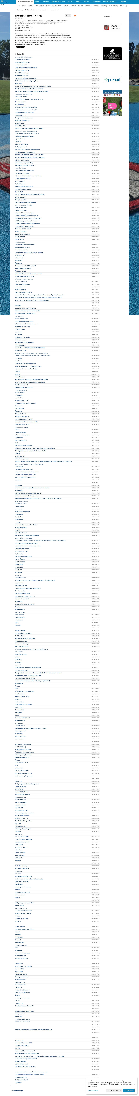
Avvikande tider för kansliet (22, 337)
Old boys (17, 443)
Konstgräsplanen (19, 905)
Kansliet (17, 530)
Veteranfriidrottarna (20, 577)
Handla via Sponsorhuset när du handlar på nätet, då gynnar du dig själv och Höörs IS (38, 498)
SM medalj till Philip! (20, 125)
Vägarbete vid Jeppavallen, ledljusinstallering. (27, 223)
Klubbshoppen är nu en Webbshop (24, 691)
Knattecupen (18, 332)
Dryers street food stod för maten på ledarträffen (28, 218)
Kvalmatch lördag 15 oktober (23, 913)
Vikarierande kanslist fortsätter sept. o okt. (26, 496)
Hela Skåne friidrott (20, 168)
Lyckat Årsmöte (19, 408)
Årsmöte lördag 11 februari (22, 424)
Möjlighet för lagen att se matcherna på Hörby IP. (28, 493)
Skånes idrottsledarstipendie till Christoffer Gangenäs (29, 157)
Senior (37, 2)
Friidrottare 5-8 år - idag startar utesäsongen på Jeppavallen (31, 379)
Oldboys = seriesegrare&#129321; (24, 321)
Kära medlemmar (19, 392)
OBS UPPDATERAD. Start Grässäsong (25, 1066)
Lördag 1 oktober (20, 926)
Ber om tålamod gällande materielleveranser (27, 535)
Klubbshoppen (19, 683)
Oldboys (17, 371)
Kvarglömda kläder (20, 345)
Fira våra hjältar (19, 466)
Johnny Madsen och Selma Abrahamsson (26, 543)
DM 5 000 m (18, 659)
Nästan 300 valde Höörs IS (22, 842)
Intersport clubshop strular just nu (24, 213)
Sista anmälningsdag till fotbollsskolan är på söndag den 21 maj (32, 355)
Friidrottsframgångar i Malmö (23, 189)
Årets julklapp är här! (20, 199)
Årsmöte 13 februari (20, 271)
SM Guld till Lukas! (20, 184)
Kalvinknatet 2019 (20, 720)
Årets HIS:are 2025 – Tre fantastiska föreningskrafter (29, 88)
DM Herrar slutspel (20, 805)
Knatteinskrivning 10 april (22, 599)
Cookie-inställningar (17, 1090)
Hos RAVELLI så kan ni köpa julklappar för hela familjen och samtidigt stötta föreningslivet (39, 295)
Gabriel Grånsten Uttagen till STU (24, 387)
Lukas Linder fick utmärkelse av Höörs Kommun (28, 176)
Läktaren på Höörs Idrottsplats (23, 538)
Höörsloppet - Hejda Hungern (23, 755)
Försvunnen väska (20, 329)
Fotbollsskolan (19, 398)
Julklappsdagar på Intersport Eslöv (24, 903)
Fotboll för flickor (20, 725)
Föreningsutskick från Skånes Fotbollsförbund (28, 667)
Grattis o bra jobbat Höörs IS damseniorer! (26, 472)
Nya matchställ (19, 971)
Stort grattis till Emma (21, 65)
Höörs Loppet (19, 258)
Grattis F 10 (18, 897)
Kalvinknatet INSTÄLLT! (21, 641)
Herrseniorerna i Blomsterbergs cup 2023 (26, 422)
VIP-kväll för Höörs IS (21, 533)
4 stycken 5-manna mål (21, 385)
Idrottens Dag (19, 567)
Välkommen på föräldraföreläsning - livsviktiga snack (29, 464)
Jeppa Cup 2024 (19, 239)
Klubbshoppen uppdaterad (22, 892)
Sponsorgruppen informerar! (23, 268)
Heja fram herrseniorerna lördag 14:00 (25, 474)
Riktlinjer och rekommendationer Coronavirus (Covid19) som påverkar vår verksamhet (38, 673)
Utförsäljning (18, 850)
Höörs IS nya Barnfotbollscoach (24, 556)
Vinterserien (18, 1082)
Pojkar (70, 2)
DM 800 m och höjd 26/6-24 (22, 234)
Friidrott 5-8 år (19, 620)
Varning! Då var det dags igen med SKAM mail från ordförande (32, 300)
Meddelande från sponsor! (22, 247)
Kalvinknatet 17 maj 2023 (22, 427)
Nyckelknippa (19, 651)
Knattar (78, 2)
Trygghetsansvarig (20, 104)
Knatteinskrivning (19, 739)
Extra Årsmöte (19, 712)
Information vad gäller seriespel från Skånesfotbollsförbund (31, 649)
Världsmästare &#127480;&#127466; (25, 313)
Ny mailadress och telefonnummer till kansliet (27, 310)
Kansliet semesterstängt (21, 644)
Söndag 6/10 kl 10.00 (21, 210)
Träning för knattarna (20, 802)
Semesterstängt (19, 710)
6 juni (16, 947)
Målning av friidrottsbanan (22, 160)
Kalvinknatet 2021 (20, 609)
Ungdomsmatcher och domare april (25, 1051)
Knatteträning (18, 733)
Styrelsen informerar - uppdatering (24, 136)
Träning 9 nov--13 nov (21, 908)
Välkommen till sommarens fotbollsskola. (26, 369)
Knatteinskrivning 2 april (21, 551)
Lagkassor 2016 (19, 969)
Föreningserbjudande (21, 390)
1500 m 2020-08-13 (20, 630)
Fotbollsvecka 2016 (20, 979)
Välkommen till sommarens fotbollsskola (26, 525)
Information (18, 662)
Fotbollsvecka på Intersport (22, 1019)
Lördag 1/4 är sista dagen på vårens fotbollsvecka (29, 879)
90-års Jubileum (19, 789)
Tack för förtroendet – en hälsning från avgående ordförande (31, 91)
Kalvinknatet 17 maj (20, 955)
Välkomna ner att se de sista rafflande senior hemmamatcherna (32, 488)
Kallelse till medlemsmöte (22, 990)
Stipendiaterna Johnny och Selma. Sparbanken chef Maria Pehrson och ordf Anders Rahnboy (40, 540)
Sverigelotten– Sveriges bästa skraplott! (26, 1058)
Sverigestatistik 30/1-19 (21, 762)
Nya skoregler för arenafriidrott (23, 633)
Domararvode (19, 963)
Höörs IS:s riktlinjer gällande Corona (25, 678)
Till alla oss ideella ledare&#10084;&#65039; (27, 324)
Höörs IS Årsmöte (20, 559)
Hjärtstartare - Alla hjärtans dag (23, 94)
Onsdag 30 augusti (20, 852)
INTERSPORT (18, 260)
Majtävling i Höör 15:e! (21, 585)
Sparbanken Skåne (20, 617)
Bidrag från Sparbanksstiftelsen (24, 118)
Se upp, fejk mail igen (21, 197)
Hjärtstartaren (19, 601)
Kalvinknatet (18, 361)
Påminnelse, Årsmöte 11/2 (22, 416)
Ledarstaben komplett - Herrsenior (24, 112)
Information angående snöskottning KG (26, 107)
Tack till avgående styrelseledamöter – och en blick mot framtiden (33, 86)
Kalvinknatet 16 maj (20, 797)
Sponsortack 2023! (20, 287)
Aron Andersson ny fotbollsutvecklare (25, 202)
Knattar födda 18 (19, 377)
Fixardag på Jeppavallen (21, 881)
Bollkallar (17, 1048)
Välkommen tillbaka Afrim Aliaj (23, 205)
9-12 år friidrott (19, 807)
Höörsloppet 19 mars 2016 (22, 998)
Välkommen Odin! (20, 181)
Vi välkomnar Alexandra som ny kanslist (26, 110)
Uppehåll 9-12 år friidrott (21, 792)
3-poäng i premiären (20, 1061)
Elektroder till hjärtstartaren (22, 284)
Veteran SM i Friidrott (20, 786)
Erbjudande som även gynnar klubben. (25, 308)
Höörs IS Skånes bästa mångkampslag (25, 78)
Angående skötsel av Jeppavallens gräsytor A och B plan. (31, 728)
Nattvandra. (18, 934)
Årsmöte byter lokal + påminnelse (24, 186)
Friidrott (86, 2)
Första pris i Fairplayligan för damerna (25, 403)
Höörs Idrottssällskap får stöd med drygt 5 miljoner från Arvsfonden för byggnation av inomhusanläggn (43, 461)
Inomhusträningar (20, 612)
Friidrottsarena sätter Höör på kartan (25, 929)
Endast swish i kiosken (21, 501)
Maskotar (17, 374)
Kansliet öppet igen (20, 289)
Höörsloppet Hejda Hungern (23, 829)
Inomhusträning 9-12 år (21, 847)
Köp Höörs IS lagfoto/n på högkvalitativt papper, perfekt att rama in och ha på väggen (38, 297)
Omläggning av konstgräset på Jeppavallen (27, 784)
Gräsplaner (18, 305)
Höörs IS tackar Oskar (21, 96)
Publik (16, 622)
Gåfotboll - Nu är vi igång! (22, 70)
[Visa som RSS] (75, 16)
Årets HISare (18, 263)
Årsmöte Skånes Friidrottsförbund (24, 752)
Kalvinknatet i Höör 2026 (21, 75)
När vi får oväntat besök (21, 318)
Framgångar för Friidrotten (22, 173)
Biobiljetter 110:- (19, 406)
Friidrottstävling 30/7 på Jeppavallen (25, 638)
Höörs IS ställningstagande (22, 593)
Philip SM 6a (18, 83)
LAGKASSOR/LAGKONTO (22, 1045)
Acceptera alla (129, 1090)
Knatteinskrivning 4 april (21, 670)
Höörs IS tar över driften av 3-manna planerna (27, 149)
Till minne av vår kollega (21, 144)
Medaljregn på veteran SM (22, 120)
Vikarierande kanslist (20, 503)
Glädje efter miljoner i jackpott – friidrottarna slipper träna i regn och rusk (35, 448)
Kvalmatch (18, 699)
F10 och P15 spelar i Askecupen (24, 839)
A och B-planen (19, 707)
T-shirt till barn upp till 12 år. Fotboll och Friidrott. (28, 366)
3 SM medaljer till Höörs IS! (22, 62)
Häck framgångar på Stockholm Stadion (26, 221)
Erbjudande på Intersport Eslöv (23, 773)
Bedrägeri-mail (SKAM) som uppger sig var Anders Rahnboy (31, 353)
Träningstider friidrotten (21, 958)
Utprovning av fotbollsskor (22, 992)
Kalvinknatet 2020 (20, 694)
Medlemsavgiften (20, 982)
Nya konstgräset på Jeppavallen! (24, 776)
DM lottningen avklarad (21, 1080)
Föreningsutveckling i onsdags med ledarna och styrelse (30, 451)
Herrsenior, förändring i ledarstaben (24, 244)
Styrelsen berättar (20, 139)
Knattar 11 (18, 932)
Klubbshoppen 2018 (20, 826)
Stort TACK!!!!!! (19, 844)
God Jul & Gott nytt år (21, 281)
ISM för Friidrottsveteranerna (23, 744)
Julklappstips (19, 437)
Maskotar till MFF (19, 316)
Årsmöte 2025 (19, 192)
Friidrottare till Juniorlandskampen (24, 342)
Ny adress (18, 873)
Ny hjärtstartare (19, 583)
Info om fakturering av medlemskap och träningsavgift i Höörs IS (32, 681)
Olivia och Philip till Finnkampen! (23, 57)
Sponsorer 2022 (19, 506)
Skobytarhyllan (19, 395)
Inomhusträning (19, 614)
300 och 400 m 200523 (21, 654)
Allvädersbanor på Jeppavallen (23, 966)
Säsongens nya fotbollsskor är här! (24, 604)
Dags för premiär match (21, 1064)
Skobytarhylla (19, 554)
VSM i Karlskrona (19, 855)
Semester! (18, 860)
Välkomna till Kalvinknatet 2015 (23, 1043)
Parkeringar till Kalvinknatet (22, 718)
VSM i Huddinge (19, 702)
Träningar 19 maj (19, 1040)
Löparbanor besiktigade (21, 918)
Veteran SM (18, 575)
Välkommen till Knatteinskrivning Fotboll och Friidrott (29, 1074)
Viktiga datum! (19, 723)
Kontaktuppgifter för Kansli (22, 326)
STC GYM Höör (19, 509)
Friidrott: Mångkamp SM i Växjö (23, 419)
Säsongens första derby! (22, 868)
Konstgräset (18, 781)
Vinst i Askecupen (20, 895)
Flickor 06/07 (18, 987)
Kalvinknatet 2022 (20, 562)
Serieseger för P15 (20, 115)
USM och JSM (19, 858)
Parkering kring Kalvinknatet (22, 953)
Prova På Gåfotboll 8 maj (21, 73)
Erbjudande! (18, 358)
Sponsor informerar (20, 432)
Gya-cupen (18, 823)
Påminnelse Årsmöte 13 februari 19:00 (25, 266)
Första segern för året (21, 1077)
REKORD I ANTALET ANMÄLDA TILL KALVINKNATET (29, 155)
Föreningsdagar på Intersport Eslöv (24, 813)
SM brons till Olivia (20, 123)
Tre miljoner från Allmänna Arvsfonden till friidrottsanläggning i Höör (33, 1029)
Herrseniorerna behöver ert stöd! (24, 469)
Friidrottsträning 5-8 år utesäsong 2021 (25, 596)
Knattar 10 (18, 921)
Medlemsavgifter (19, 255)
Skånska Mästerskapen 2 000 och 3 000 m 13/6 (28, 546)
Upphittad (18, 831)
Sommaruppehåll (19, 942)
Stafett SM (18, 141)
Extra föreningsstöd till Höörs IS (23, 292)
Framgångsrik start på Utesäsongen (25, 152)
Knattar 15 (18, 665)
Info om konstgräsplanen (22, 815)
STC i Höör (18, 522)
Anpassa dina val (93, 1090)
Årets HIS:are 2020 (20, 591)
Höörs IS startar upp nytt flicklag (24, 162)
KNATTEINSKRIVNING (21, 974)
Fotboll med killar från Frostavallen (24, 1006)
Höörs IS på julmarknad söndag (23, 445)
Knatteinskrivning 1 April (21, 400)
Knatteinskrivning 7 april (21, 810)
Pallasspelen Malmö (20, 414)
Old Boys (17, 453)
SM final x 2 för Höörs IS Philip (23, 229)
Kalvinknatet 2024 (20, 236)
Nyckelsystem (19, 937)
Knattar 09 (18, 916)
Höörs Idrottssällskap (26, 2)
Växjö (16, 765)
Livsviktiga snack (19, 456)
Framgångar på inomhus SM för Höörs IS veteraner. (29, 252)
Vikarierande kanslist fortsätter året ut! (25, 477)
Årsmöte (17, 607)
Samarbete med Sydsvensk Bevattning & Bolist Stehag (30, 382)
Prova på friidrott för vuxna (22, 548)
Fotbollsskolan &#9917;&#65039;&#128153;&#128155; (30, 347)
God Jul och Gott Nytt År (21, 770)
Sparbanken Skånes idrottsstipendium (25, 363)
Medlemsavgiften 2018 (21, 818)
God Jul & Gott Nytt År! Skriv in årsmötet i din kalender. (30, 194)
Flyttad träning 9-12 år (21, 945)
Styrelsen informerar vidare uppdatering (26, 131)
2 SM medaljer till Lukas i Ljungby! (24, 226)
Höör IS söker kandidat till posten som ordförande (29, 99)
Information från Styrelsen (22, 435)
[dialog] (111, 1085)
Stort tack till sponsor (21, 207)
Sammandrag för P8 (20, 350)
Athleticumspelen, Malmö (22, 757)
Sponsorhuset (19, 768)
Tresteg (17, 657)
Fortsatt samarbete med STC (23, 178)
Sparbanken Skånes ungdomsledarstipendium (28, 588)
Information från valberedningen (24, 279)
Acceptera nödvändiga (114, 1090)
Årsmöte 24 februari (20, 102)
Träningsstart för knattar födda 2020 (25, 165)
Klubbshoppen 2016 (20, 984)
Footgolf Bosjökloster (21, 527)
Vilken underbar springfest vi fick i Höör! (26, 67)
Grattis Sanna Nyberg (21, 866)
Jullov (16, 688)
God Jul (17, 1000)
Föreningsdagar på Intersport (23, 749)
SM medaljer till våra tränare (22, 59)
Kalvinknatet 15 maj (20, 747)
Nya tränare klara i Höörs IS (28, 16)
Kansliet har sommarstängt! (22, 511)
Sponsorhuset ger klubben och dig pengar (26, 215)
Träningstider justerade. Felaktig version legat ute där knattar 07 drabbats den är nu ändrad (39, 1056)
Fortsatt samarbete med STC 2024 (24, 276)
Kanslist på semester (21, 231)
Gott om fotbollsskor (21, 440)
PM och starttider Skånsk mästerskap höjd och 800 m (29, 128)
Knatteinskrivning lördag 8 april (23, 876)
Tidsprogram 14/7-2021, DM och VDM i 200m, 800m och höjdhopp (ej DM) (35, 580)
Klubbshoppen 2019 (20, 731)
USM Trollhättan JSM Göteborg (23, 704)
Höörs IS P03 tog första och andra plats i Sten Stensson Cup (31, 1072)
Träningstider (18, 834)
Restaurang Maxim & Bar (21, 646)
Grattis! (17, 715)
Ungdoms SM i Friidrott (21, 250)
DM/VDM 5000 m (19, 636)
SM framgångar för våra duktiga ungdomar (26, 81)
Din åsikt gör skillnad (21, 147)
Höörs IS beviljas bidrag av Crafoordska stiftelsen (28, 273)
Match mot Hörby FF (20, 736)
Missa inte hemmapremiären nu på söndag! (27, 1053)
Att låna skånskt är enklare (22, 696)
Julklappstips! (19, 564)
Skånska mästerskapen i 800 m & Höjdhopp (27, 133)
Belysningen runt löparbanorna (23, 910)
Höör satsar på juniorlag (21, 459)
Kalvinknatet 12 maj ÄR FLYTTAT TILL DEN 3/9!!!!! (28, 675)
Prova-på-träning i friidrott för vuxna (24, 170)
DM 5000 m (18, 625)
